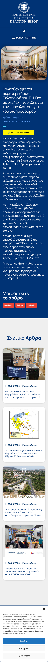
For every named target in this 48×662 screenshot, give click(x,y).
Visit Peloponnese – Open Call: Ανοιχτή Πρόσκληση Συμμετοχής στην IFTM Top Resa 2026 (22, 571)
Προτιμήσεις (24, 655)
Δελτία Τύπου (23, 121)
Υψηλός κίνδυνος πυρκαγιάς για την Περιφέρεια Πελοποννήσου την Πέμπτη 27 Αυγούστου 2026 (23, 453)
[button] (44, 609)
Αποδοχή (24, 641)
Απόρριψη (24, 648)
